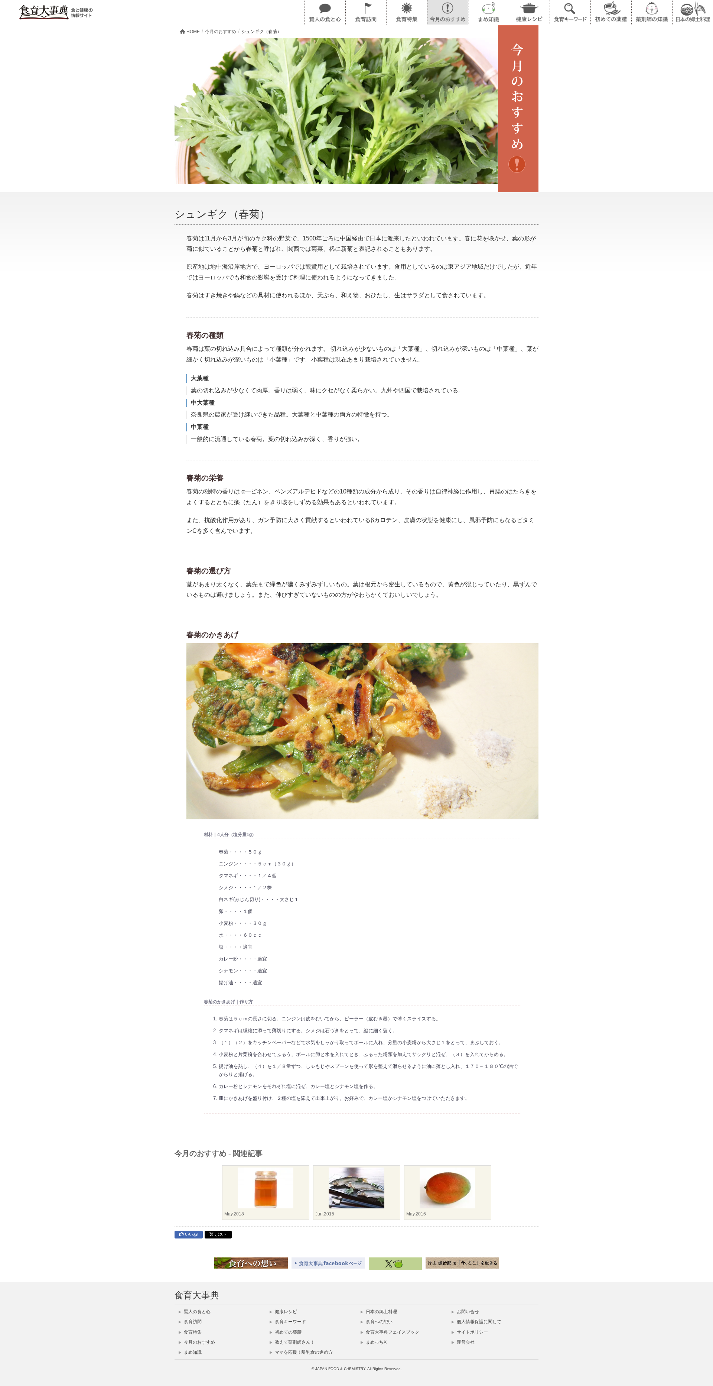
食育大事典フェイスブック (392, 1332)
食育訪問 (192, 1321)
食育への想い (379, 1321)
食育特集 (192, 1332)
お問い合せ (467, 1311)
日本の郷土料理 (381, 1311)
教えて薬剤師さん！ (294, 1342)
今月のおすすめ (199, 1342)
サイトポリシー (472, 1332)
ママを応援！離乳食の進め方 (303, 1352)
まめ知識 (192, 1352)
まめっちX (376, 1342)
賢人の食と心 (197, 1311)
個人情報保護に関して (478, 1321)
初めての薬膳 (288, 1332)
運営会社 (465, 1342)
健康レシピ (285, 1311)
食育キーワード (290, 1321)
